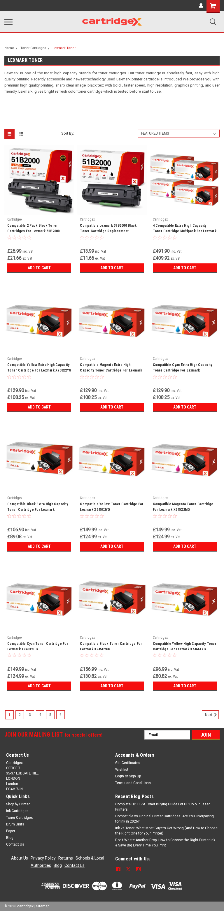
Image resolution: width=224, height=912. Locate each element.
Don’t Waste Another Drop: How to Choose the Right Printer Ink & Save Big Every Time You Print (165, 842)
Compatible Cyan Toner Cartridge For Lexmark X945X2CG (37, 646)
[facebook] (118, 869)
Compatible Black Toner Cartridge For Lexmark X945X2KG (111, 646)
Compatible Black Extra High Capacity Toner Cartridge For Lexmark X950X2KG (37, 507)
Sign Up (135, 776)
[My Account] (201, 5)
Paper (10, 831)
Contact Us (15, 844)
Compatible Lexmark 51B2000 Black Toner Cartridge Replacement (108, 228)
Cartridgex (14, 219)
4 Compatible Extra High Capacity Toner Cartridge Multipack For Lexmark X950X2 (184, 229)
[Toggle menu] (8, 22)
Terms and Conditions (133, 783)
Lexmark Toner (64, 48)
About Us (19, 858)
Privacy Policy (43, 858)
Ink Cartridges (17, 811)
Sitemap (42, 906)
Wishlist (121, 769)
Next (209, 715)
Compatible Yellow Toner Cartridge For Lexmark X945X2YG (112, 507)
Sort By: (67, 133)
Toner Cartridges (33, 48)
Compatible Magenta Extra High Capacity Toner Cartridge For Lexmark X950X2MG (111, 368)
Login (119, 776)
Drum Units (15, 824)
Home (9, 48)
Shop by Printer (18, 804)
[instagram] (138, 869)
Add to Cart (39, 267)
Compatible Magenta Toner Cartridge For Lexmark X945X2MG (183, 507)
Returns (65, 858)
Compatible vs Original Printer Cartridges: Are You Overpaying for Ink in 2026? (164, 818)
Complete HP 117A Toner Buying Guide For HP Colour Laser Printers (162, 806)
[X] (128, 869)
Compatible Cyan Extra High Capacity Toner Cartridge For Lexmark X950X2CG (182, 368)
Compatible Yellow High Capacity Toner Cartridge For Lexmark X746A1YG (184, 646)
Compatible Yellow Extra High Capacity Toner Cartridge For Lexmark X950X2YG (39, 367)
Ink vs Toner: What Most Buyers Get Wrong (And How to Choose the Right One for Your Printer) (166, 830)
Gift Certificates (127, 763)
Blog (9, 838)
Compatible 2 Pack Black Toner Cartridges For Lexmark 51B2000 (33, 228)
